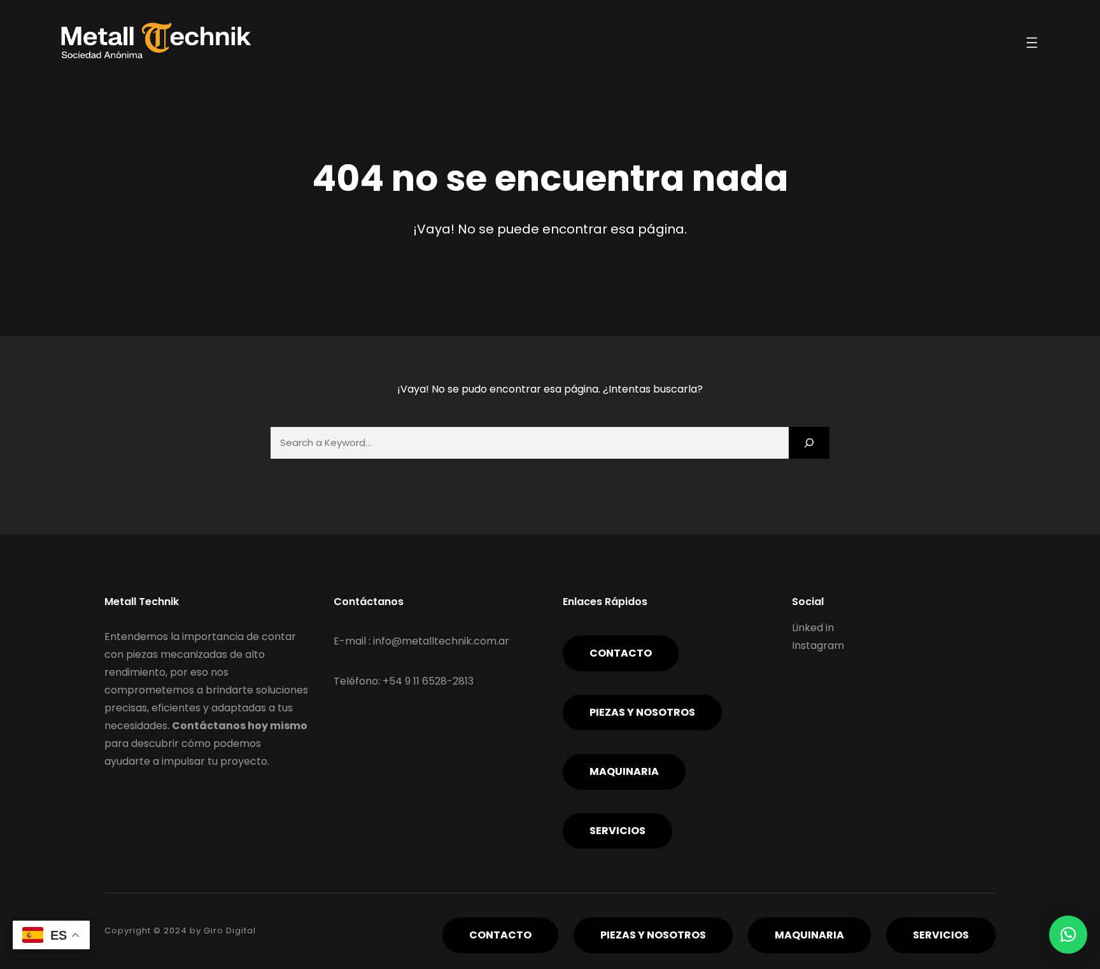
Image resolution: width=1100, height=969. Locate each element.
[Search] (809, 442)
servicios (617, 830)
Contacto (620, 653)
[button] (1068, 935)
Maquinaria (624, 771)
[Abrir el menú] (1032, 42)
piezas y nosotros (642, 712)
